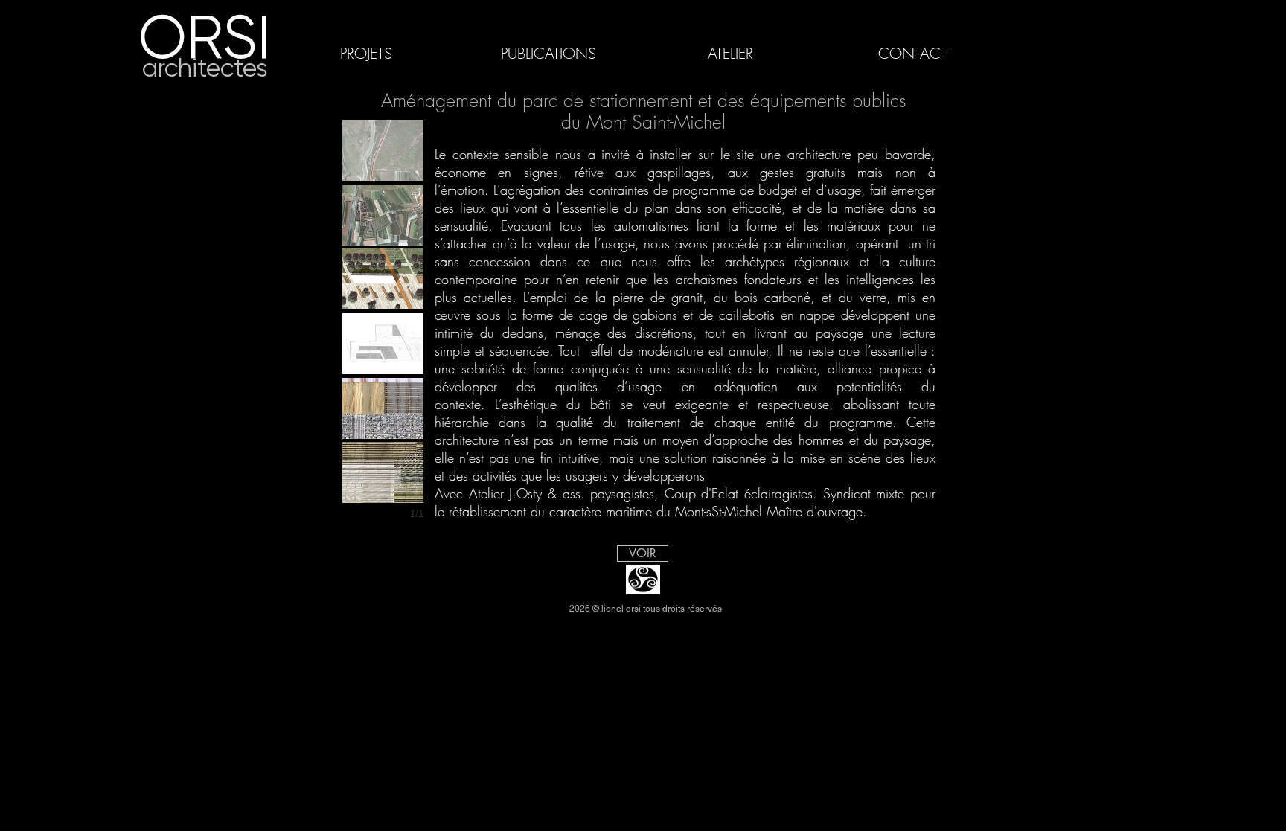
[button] (382, 150)
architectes (205, 68)
